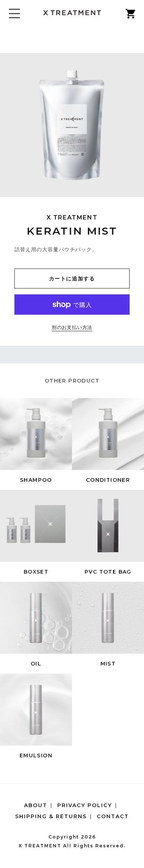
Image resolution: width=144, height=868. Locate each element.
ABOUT (35, 805)
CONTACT (113, 816)
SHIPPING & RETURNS (51, 816)
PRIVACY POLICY (84, 805)
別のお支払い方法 (72, 327)
